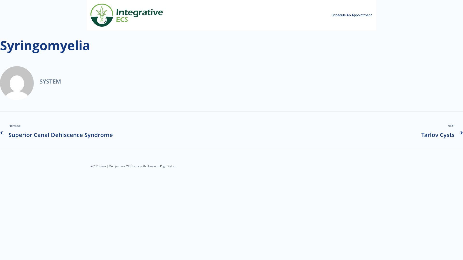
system (50, 81)
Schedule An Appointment (352, 15)
